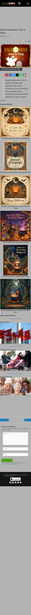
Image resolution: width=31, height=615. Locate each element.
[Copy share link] (24, 74)
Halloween (8, 36)
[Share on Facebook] (10, 74)
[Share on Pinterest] (6, 74)
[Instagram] (13, 482)
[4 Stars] (22, 41)
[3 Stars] (20, 41)
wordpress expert (22, 476)
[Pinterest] (15, 482)
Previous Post (4, 419)
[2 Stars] (19, 41)
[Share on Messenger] (13, 74)
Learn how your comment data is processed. (14, 463)
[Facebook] (10, 482)
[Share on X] (17, 74)
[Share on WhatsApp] (20, 74)
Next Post (27, 419)
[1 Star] (17, 41)
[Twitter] (21, 482)
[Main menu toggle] (28, 3)
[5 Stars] (23, 41)
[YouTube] (18, 482)
